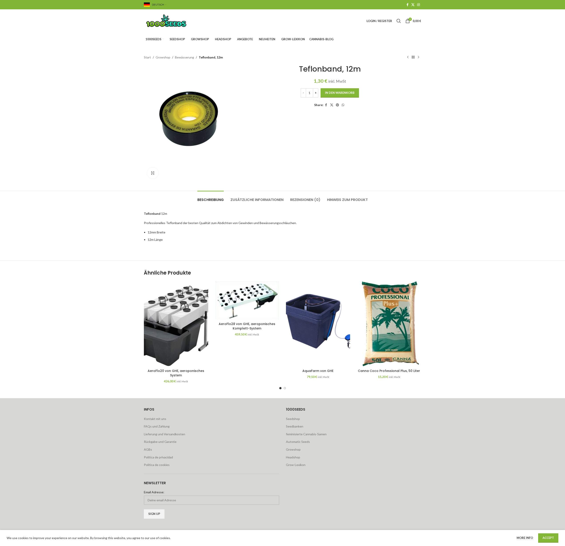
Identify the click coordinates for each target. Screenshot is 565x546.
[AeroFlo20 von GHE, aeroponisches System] (176, 324)
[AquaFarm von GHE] (318, 324)
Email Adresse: (154, 492)
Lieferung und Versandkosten (164, 434)
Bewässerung (184, 57)
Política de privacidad (158, 457)
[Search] (398, 20)
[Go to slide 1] (280, 388)
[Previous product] (407, 57)
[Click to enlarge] (152, 173)
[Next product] (418, 57)
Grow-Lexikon (295, 465)
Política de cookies (157, 465)
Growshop (163, 57)
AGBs (148, 449)
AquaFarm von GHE (317, 371)
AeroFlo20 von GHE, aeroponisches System (176, 373)
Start (147, 57)
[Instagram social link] (418, 5)
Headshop (293, 457)
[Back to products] (413, 57)
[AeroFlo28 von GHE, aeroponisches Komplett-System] (247, 300)
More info (525, 538)
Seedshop (293, 419)
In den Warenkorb (340, 92)
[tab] (210, 197)
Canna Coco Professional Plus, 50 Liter (389, 371)
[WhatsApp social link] (343, 105)
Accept (548, 538)
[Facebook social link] (407, 5)
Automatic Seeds (298, 442)
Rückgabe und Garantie (160, 442)
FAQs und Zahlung (157, 426)
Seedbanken (294, 426)
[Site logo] (171, 20)
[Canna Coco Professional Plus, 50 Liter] (389, 324)
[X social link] (413, 5)
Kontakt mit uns (155, 419)
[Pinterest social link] (337, 105)
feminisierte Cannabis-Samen (306, 434)
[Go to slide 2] (285, 388)
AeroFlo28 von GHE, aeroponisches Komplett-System (247, 326)
